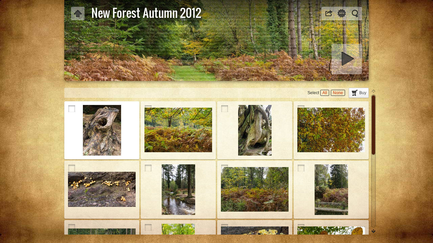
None (338, 92)
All (324, 92)
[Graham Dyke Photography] (78, 13)
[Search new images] (341, 13)
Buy (362, 92)
